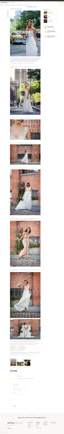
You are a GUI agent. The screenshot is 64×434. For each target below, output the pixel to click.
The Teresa (12, 166)
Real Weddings (45, 424)
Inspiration (44, 423)
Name (14, 386)
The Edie (11, 268)
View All (56, 9)
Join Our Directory (38, 427)
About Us (29, 423)
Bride (16, 346)
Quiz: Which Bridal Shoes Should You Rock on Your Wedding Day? (13, 367)
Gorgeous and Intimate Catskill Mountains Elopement (19, 367)
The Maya (12, 64)
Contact (29, 427)
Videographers (38, 424)
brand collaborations (60, 2)
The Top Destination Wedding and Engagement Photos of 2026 (32, 0)
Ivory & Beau (16, 349)
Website (14, 392)
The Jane (11, 116)
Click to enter (36, 341)
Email (16, 389)
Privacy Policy (30, 424)
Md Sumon (11, 378)
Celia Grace (17, 344)
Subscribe (9, 428)
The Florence (12, 141)
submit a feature (61, 3)
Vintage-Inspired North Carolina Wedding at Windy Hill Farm (27, 367)
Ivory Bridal (15, 350)
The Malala (12, 216)
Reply (10, 379)
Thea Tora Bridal (17, 348)
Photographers (38, 423)
